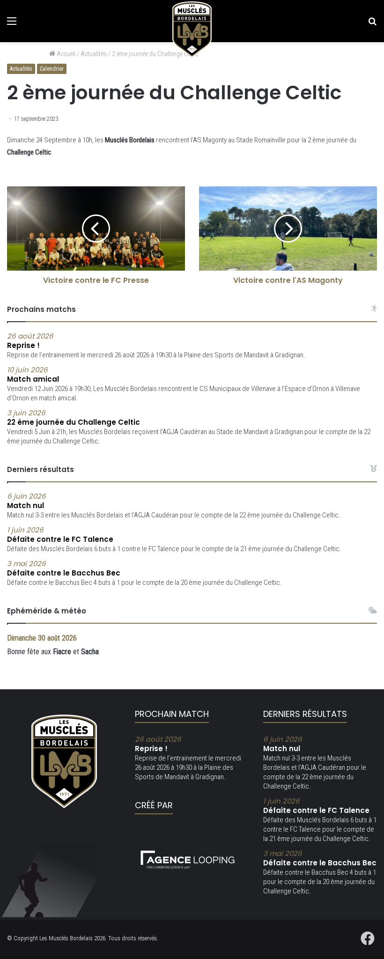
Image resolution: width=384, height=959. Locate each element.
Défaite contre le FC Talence (316, 806)
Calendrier (52, 69)
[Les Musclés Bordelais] (192, 29)
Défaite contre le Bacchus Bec (320, 858)
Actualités (21, 69)
